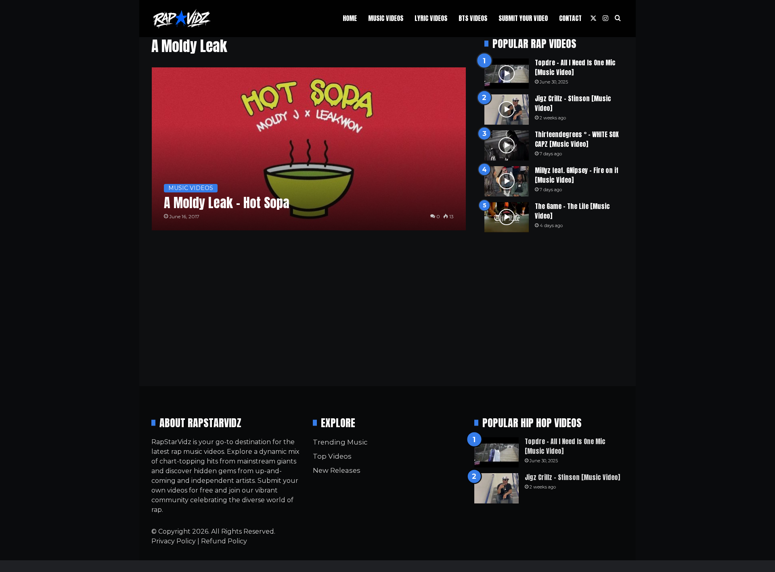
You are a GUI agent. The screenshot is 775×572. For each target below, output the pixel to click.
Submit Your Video (523, 18)
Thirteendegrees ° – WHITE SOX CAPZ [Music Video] (577, 139)
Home (350, 18)
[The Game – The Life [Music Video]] (506, 217)
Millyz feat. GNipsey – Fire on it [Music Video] (576, 175)
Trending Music (340, 442)
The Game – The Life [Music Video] (572, 211)
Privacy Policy (173, 541)
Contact (570, 18)
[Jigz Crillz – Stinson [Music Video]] (506, 109)
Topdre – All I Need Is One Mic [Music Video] (575, 67)
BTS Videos (473, 18)
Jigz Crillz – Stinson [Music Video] (573, 103)
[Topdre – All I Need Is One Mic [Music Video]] (506, 73)
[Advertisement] (554, 309)
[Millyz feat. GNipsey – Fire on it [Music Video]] (506, 181)
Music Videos (385, 18)
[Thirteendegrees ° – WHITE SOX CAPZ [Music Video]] (506, 145)
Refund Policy (224, 541)
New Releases (336, 470)
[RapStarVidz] (181, 18)
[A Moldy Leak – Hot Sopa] (309, 148)
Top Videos (332, 456)
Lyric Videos (431, 18)
